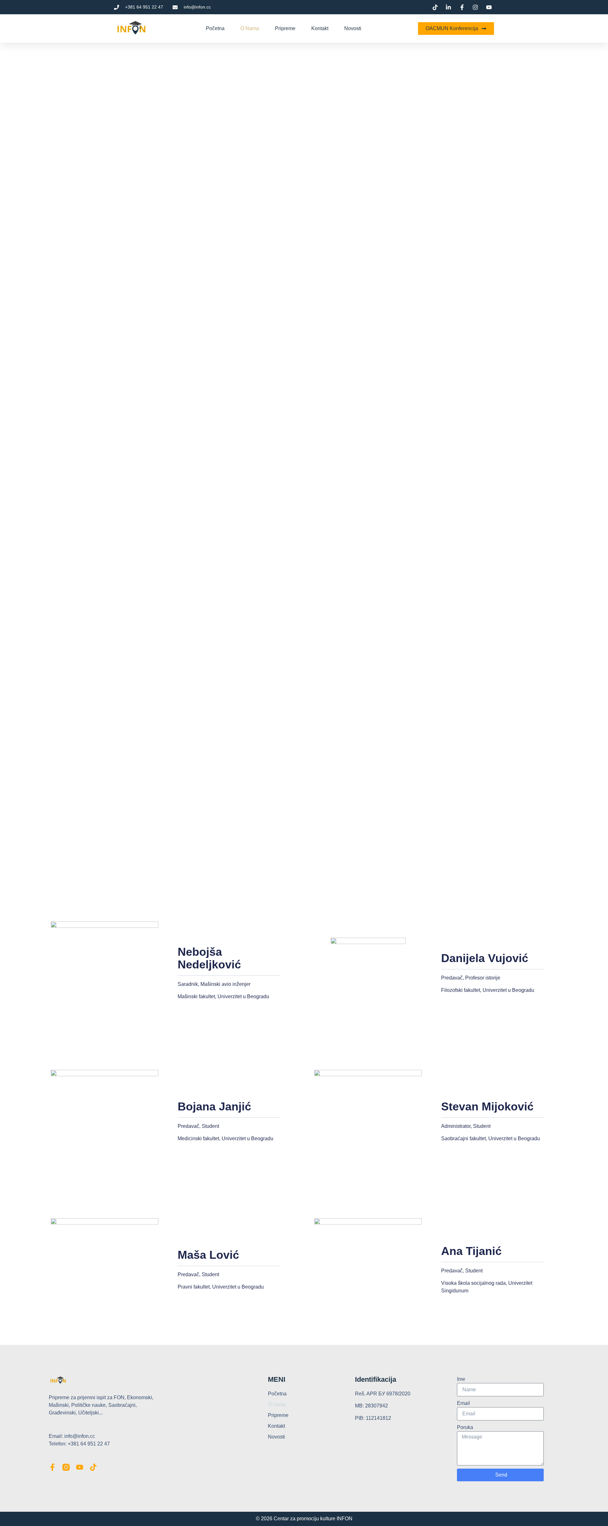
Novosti (352, 28)
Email (463, 1403)
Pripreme (285, 28)
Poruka (465, 1427)
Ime (461, 1379)
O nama (249, 28)
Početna (215, 28)
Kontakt (319, 28)
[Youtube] (79, 1467)
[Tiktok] (93, 1467)
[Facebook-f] (52, 1467)
